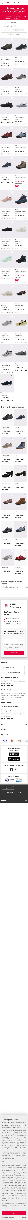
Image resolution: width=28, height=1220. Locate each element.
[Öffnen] (25, 17)
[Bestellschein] (18, 2)
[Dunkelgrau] (1, 65)
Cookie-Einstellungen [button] (14, 796)
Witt (2, 724)
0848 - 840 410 (7, 686)
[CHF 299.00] (21, 199)
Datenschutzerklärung (10, 1207)
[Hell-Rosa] (1, 218)
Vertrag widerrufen (8, 788)
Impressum (10, 792)
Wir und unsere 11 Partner (9, 1122)
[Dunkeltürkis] (15, 218)
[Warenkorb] (26, 2)
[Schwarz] (1, 122)
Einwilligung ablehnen (8, 1217)
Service (3, 729)
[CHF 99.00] (21, 77)
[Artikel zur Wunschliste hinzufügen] (12, 39)
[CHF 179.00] (21, 323)
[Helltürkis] (1, 278)
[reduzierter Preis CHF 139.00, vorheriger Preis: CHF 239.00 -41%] (21, 165)
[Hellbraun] (15, 188)
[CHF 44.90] (21, 353)
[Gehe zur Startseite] (6, 2)
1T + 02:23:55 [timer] (16, 18)
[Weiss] (15, 248)
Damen (9, 22)
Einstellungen (22, 1217)
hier (8, 1145)
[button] (2, 2)
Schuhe (14, 22)
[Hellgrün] (15, 342)
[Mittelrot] (2, 65)
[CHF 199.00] (7, 47)
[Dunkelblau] (15, 64)
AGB (17, 788)
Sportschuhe (19, 30)
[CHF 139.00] (21, 293)
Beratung (4, 734)
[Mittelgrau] (15, 94)
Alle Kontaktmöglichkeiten (12, 672)
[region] (14, 1167)
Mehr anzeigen (12, 648)
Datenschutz (23, 788)
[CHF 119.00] (7, 473)
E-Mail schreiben (8, 668)
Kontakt (4, 663)
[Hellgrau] (17, 312)
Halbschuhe (6, 30)
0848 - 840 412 (7, 702)
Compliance (18, 792)
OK (14, 1213)
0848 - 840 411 (7, 719)
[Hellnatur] (17, 248)
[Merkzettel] (22, 2)
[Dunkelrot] (17, 64)
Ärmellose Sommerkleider (10, 587)
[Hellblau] (15, 154)
